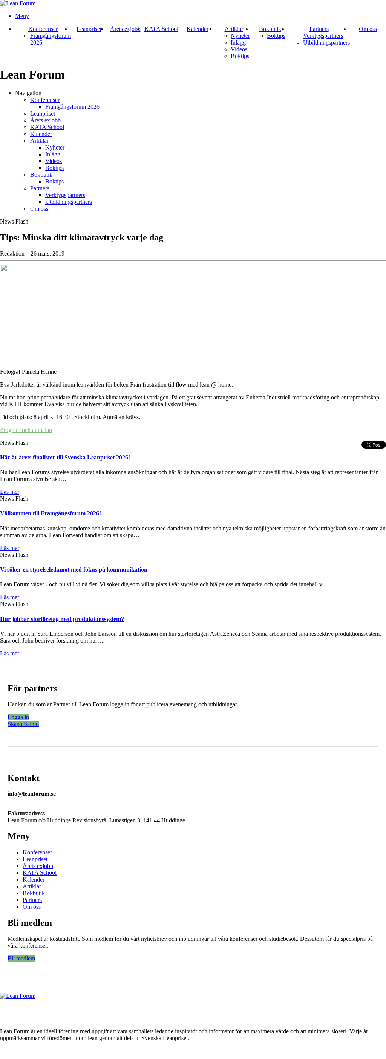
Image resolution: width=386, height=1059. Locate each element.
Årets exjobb (125, 29)
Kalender (197, 29)
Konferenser (43, 29)
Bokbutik (270, 29)
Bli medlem (21, 958)
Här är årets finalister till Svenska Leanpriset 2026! (65, 457)
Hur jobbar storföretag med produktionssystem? (62, 619)
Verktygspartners (323, 35)
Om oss (368, 29)
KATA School (161, 29)
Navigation (28, 93)
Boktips (240, 56)
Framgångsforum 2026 (72, 106)
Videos (239, 49)
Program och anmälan (26, 430)
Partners (319, 29)
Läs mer (9, 492)
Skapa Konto (23, 724)
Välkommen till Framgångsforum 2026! (50, 513)
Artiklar (234, 29)
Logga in (18, 717)
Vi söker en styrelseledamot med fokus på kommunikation (73, 569)
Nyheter (240, 35)
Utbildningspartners (326, 42)
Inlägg (238, 42)
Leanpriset (89, 29)
